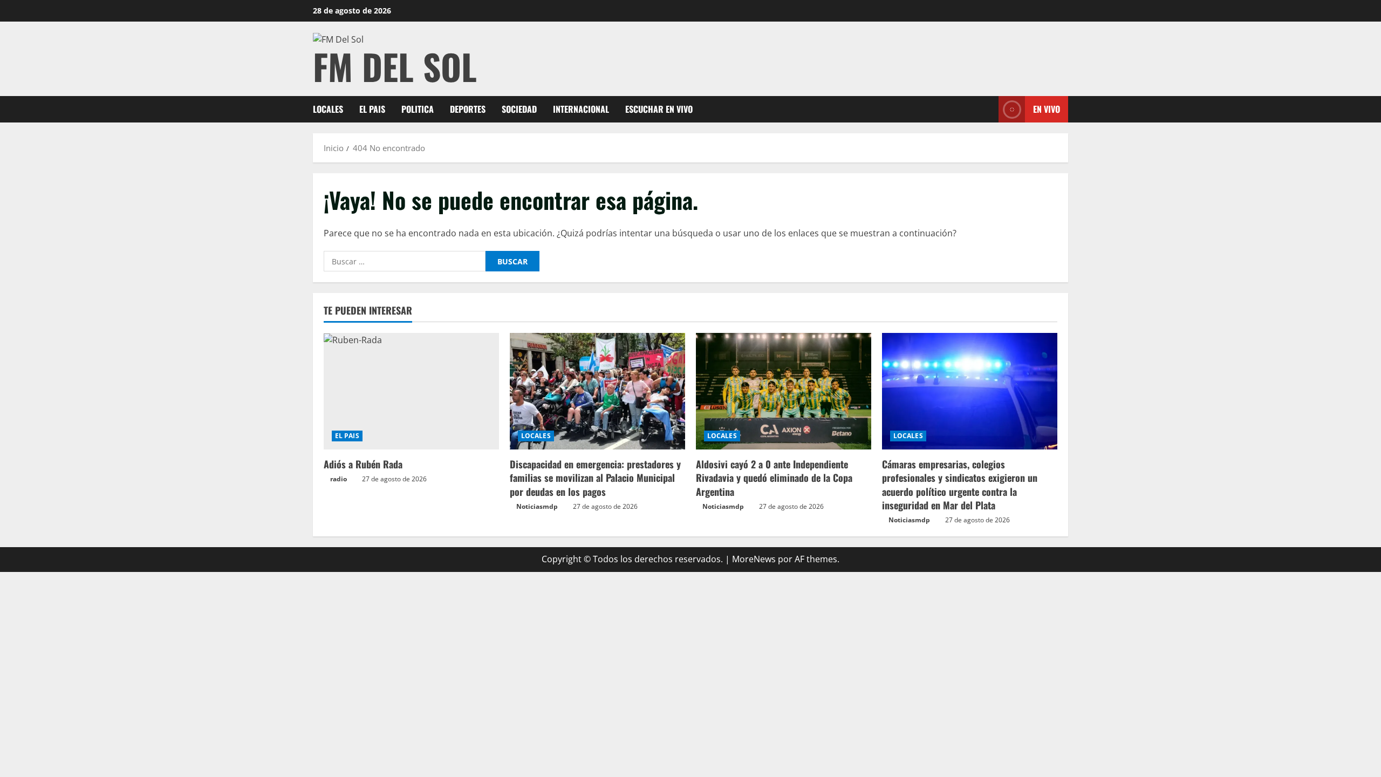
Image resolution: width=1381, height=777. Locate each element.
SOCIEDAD (519, 109)
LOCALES (328, 109)
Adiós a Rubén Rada (363, 464)
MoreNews (754, 559)
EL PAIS (372, 109)
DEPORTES (468, 109)
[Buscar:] (405, 261)
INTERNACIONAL (581, 109)
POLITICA (417, 109)
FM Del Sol (395, 66)
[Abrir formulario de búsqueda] (987, 109)
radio (338, 478)
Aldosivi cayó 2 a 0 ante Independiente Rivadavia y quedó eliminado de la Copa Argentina (774, 477)
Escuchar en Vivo (659, 109)
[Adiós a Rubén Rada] (411, 391)
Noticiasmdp (537, 506)
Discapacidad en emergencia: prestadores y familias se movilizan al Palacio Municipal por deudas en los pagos (595, 477)
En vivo (1046, 109)
